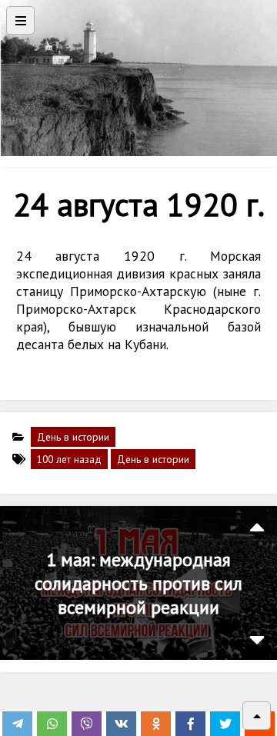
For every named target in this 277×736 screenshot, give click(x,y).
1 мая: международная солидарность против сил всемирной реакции (138, 583)
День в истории (73, 437)
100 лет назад (69, 459)
